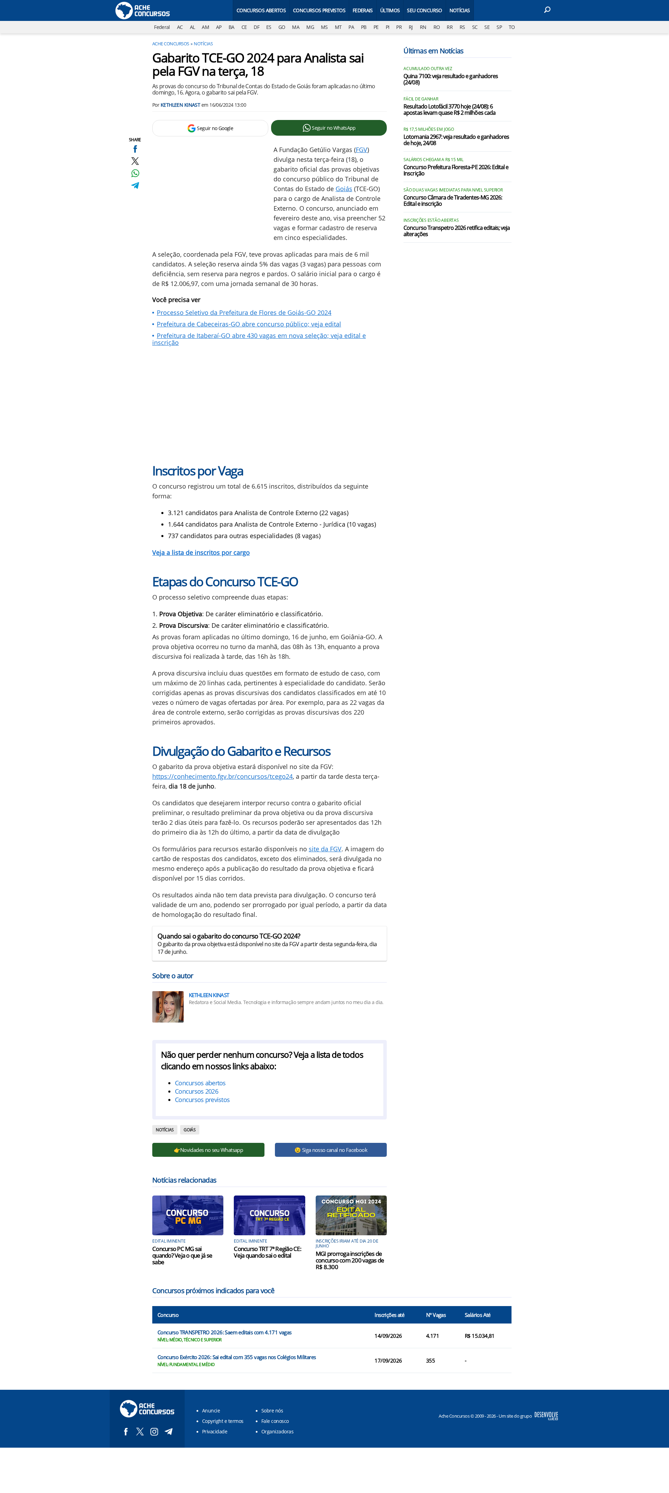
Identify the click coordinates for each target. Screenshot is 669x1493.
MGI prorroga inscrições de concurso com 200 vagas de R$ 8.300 (350, 1260)
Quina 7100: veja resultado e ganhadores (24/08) (450, 79)
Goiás (344, 188)
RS (462, 27)
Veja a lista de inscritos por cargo (201, 552)
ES (268, 27)
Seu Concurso (424, 10)
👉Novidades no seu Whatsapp (208, 1149)
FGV (361, 149)
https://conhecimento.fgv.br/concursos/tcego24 (222, 776)
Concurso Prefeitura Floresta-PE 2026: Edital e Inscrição (455, 170)
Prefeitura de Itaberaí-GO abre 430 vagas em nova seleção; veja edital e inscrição (259, 339)
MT (338, 27)
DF (256, 27)
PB (364, 27)
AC (180, 27)
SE (487, 27)
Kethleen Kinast (180, 104)
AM (205, 27)
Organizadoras (277, 1431)
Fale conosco (275, 1421)
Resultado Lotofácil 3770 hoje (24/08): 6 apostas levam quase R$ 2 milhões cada (449, 109)
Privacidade (214, 1431)
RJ (411, 27)
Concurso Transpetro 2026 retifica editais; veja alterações (456, 231)
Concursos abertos (200, 1083)
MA (295, 27)
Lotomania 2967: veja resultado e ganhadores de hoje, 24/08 (456, 140)
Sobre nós (272, 1410)
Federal (162, 27)
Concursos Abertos (261, 10)
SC (475, 27)
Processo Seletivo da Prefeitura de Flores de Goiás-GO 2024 (244, 312)
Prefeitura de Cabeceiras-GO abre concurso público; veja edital (249, 324)
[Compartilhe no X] (135, 161)
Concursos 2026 (196, 1091)
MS (324, 27)
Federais (363, 10)
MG (310, 27)
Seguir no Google (215, 128)
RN (423, 27)
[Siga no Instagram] (154, 1431)
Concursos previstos (202, 1099)
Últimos (390, 10)
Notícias (459, 10)
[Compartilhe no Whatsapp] (135, 173)
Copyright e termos (223, 1421)
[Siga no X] (140, 1431)
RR (450, 27)
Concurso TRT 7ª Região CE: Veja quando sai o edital (267, 1252)
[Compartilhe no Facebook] (135, 148)
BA (231, 27)
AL (192, 27)
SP (499, 27)
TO (512, 27)
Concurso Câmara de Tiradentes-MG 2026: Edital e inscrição (452, 201)
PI (388, 27)
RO (436, 27)
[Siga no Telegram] (168, 1431)
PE (376, 27)
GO (281, 27)
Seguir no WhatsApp (333, 128)
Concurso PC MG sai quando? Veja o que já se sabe (182, 1255)
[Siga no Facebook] (125, 1431)
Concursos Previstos (319, 10)
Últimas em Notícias (433, 50)
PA (351, 27)
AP (219, 27)
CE (244, 27)
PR (399, 27)
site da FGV (325, 849)
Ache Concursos (170, 43)
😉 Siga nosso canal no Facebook (330, 1149)
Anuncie (211, 1410)
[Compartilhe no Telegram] (135, 185)
